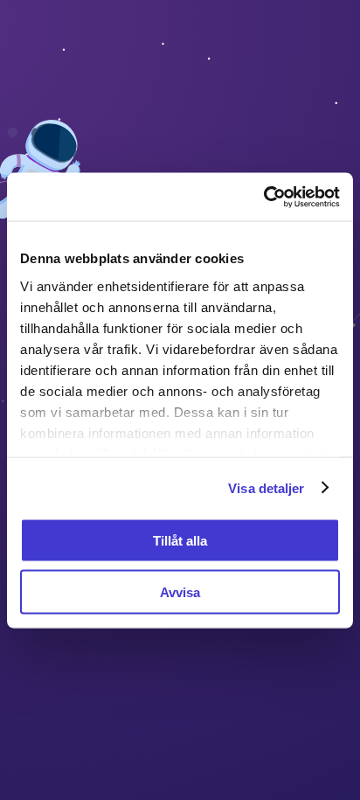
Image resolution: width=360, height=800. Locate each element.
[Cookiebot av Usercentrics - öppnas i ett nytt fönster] (263, 196)
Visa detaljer (266, 487)
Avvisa (180, 591)
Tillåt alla (180, 540)
